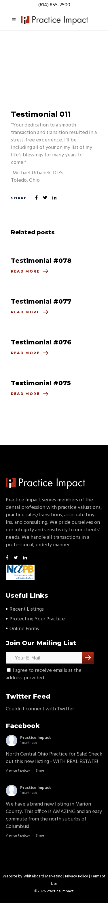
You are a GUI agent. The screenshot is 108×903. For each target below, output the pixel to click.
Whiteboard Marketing (42, 876)
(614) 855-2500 (54, 5)
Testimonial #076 (41, 342)
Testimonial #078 (41, 260)
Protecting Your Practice (37, 619)
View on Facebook (18, 770)
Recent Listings (27, 609)
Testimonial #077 (41, 301)
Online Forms (24, 629)
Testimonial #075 (41, 383)
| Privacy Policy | (76, 876)
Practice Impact (35, 738)
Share (40, 770)
